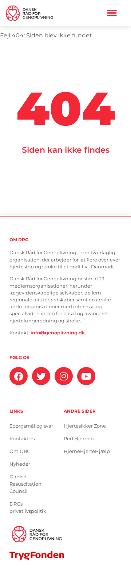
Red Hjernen (79, 438)
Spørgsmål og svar (31, 426)
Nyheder (19, 464)
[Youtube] (86, 376)
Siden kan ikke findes (66, 150)
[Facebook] (18, 376)
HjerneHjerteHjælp (87, 451)
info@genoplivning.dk (58, 332)
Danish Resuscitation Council (25, 484)
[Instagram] (64, 376)
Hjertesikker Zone (85, 426)
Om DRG (20, 451)
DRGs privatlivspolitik (27, 507)
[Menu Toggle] (112, 13)
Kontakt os (22, 438)
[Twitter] (41, 376)
